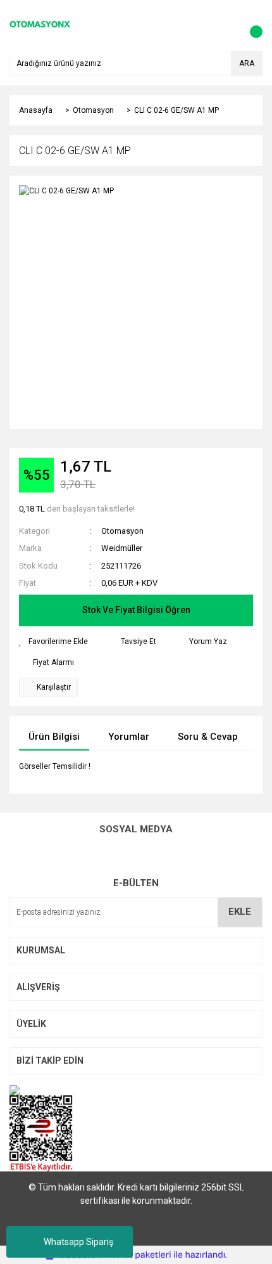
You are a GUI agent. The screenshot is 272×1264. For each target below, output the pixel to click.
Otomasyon (122, 531)
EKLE (239, 911)
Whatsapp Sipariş (78, 1242)
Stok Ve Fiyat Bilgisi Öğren (136, 610)
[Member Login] (224, 25)
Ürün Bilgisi (54, 736)
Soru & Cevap (208, 736)
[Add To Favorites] (53, 641)
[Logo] (39, 24)
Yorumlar (128, 736)
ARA (246, 63)
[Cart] (250, 25)
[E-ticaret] (134, 1255)
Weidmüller (121, 548)
